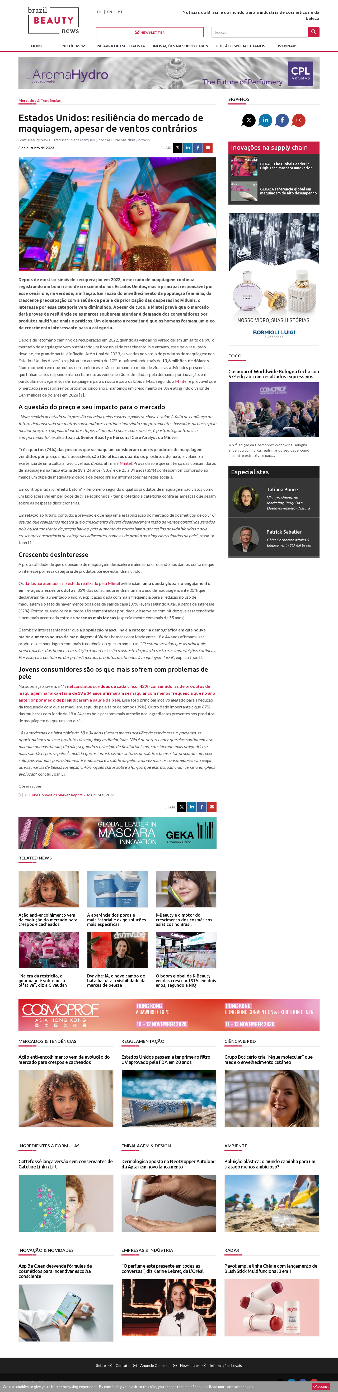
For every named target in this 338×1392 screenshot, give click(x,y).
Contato (123, 1365)
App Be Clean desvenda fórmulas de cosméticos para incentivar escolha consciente (55, 1271)
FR (99, 12)
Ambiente (235, 1145)
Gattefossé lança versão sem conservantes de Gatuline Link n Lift (65, 1164)
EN (109, 12)
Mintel (181, 381)
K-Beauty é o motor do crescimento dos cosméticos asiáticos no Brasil (184, 920)
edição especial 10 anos (240, 46)
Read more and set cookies (231, 1386)
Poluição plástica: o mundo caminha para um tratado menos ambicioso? (269, 1164)
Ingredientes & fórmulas (49, 1145)
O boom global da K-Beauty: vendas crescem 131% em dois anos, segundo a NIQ (186, 981)
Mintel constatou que (116, 693)
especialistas (250, 472)
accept (323, 1386)
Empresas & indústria (147, 1250)
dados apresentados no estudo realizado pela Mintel (72, 583)
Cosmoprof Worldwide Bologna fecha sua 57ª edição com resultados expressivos (273, 374)
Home (37, 46)
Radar (232, 1250)
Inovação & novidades (46, 1250)
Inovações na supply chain (180, 46)
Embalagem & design (146, 1145)
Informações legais (226, 1365)
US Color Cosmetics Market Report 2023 (58, 795)
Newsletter (152, 32)
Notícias (71, 46)
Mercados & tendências (39, 100)
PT (120, 12)
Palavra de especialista (121, 46)
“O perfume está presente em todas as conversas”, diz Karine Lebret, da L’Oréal (162, 1268)
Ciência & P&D (240, 1041)
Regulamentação (143, 1041)
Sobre (101, 1365)
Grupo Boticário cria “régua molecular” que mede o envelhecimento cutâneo (268, 1059)
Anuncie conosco (155, 1365)
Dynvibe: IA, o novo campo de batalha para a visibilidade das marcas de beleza (117, 981)
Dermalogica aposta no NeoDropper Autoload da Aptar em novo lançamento (168, 1164)
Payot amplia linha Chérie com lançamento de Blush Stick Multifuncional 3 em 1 (270, 1268)
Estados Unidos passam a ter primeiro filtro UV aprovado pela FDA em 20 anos (165, 1059)
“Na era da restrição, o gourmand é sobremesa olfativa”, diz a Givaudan (42, 981)
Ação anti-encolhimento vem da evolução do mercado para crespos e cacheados (47, 920)
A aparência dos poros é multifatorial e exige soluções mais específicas (116, 920)
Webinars (287, 46)
